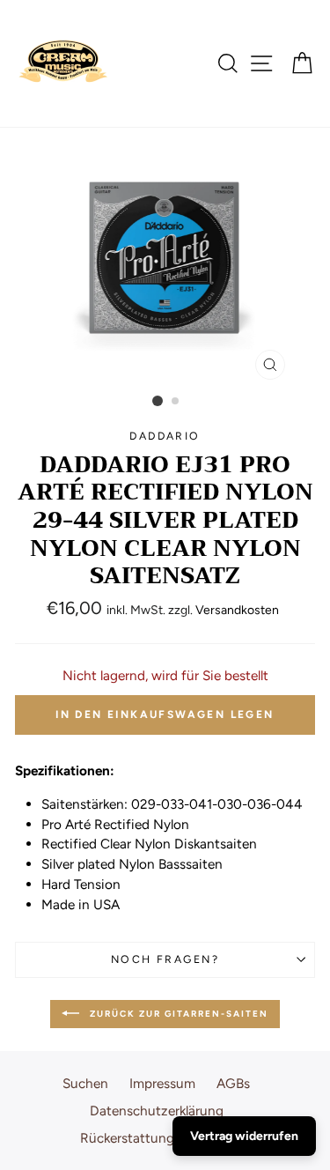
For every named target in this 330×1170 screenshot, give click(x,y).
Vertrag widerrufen (244, 1136)
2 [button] (176, 401)
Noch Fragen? (165, 959)
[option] (165, 258)
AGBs (233, 1083)
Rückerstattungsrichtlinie (156, 1137)
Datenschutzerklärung (157, 1110)
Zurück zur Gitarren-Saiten (177, 1013)
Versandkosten (237, 610)
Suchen (85, 1083)
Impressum (162, 1083)
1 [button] (157, 401)
